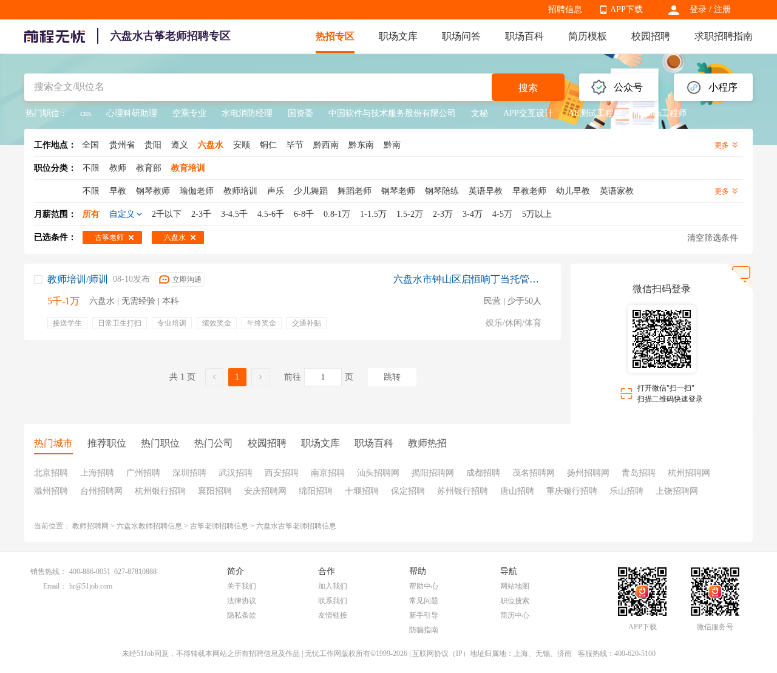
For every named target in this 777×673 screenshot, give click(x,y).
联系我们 (332, 600)
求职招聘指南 (723, 36)
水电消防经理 (247, 113)
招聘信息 (565, 9)
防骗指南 (423, 630)
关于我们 (241, 586)
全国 (90, 144)
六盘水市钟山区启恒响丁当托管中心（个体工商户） (467, 279)
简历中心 (514, 615)
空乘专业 (189, 113)
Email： (55, 586)
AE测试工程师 (595, 113)
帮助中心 (423, 586)
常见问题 (423, 600)
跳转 (392, 376)
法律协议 (241, 600)
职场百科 (524, 36)
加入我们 (332, 586)
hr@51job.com (90, 586)
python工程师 (662, 113)
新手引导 (423, 615)
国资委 (300, 113)
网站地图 (514, 586)
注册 (722, 9)
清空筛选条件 (712, 237)
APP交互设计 (528, 113)
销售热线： (48, 571)
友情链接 (332, 615)
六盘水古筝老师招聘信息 (296, 526)
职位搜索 (514, 600)
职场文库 (398, 36)
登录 (698, 9)
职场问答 (461, 36)
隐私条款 (241, 615)
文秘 (479, 113)
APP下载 (626, 9)
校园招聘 (650, 36)
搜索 (528, 88)
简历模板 (587, 36)
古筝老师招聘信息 (219, 526)
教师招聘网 (90, 526)
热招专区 (335, 36)
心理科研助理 (131, 113)
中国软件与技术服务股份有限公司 (392, 113)
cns (85, 113)
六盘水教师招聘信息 (149, 526)
